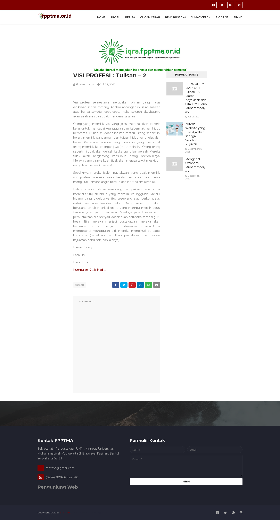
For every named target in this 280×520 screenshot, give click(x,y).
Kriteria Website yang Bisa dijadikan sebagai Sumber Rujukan (195, 134)
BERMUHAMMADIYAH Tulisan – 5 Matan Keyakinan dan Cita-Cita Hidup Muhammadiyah (196, 98)
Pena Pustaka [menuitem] (175, 17)
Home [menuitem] (101, 17)
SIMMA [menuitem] (238, 17)
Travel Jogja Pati (99, 512)
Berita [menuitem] (130, 17)
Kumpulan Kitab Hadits (89, 270)
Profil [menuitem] (115, 17)
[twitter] (222, 5)
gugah (79, 285)
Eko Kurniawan (85, 84)
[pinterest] (239, 5)
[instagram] (230, 5)
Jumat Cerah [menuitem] (201, 17)
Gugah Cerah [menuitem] (150, 17)
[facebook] (213, 5)
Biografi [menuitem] (222, 17)
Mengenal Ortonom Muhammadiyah (195, 165)
